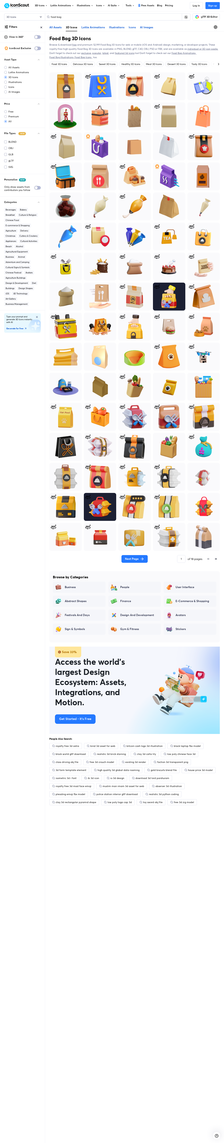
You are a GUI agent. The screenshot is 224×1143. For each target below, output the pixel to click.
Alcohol (19, 246)
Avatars (29, 272)
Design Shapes (26, 288)
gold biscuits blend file (164, 770)
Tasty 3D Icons (199, 64)
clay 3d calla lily (146, 754)
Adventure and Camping (17, 262)
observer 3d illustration (168, 786)
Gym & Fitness (129, 629)
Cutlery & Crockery (28, 236)
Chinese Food (12, 220)
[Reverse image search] (186, 17)
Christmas (10, 236)
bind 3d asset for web (102, 746)
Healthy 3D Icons (130, 64)
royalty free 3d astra (67, 746)
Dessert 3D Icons (176, 64)
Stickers (181, 629)
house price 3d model (200, 770)
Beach (9, 246)
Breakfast (10, 215)
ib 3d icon (93, 778)
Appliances (11, 241)
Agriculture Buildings (15, 277)
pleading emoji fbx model (70, 794)
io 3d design (117, 778)
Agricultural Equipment (17, 251)
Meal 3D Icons (154, 64)
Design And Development (137, 615)
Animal (21, 257)
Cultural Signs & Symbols (17, 267)
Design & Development (17, 283)
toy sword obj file (153, 802)
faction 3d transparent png (172, 762)
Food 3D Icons (59, 64)
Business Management (16, 304)
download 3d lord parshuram (152, 778)
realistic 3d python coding (164, 794)
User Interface (185, 587)
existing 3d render (135, 762)
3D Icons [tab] (71, 27)
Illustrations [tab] (116, 27)
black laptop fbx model (187, 746)
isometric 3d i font (66, 778)
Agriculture (11, 230)
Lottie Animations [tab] (93, 27)
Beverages (11, 209)
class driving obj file (67, 762)
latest (105, 53)
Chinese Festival (13, 272)
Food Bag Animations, (184, 53)
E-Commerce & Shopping (192, 601)
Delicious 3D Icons (83, 64)
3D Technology (20, 293)
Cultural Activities (28, 241)
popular (96, 53)
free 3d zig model (184, 802)
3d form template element (71, 770)
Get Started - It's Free (75, 719)
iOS (7, 293)
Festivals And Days (77, 615)
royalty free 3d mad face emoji (73, 786)
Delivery (24, 230)
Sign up (212, 6)
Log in (196, 6)
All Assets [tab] (55, 27)
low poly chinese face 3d (181, 754)
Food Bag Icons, (84, 57)
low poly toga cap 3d (119, 802)
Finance (125, 601)
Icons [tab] (132, 27)
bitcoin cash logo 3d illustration (145, 746)
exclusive (86, 53)
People (124, 587)
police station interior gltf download (117, 794)
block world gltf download (71, 754)
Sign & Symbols (75, 629)
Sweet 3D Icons (107, 64)
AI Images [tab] (146, 27)
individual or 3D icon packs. (202, 48)
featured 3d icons (124, 53)
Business (10, 257)
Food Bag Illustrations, (62, 57)
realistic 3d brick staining (111, 754)
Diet (34, 283)
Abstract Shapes (75, 601)
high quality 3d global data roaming (118, 770)
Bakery (23, 209)
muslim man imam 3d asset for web (123, 786)
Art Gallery (11, 298)
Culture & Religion (27, 215)
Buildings (10, 288)
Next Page (132, 559)
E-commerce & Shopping (18, 225)
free (74, 44)
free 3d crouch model (102, 762)
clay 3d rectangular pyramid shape (76, 802)
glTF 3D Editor (209, 17)
